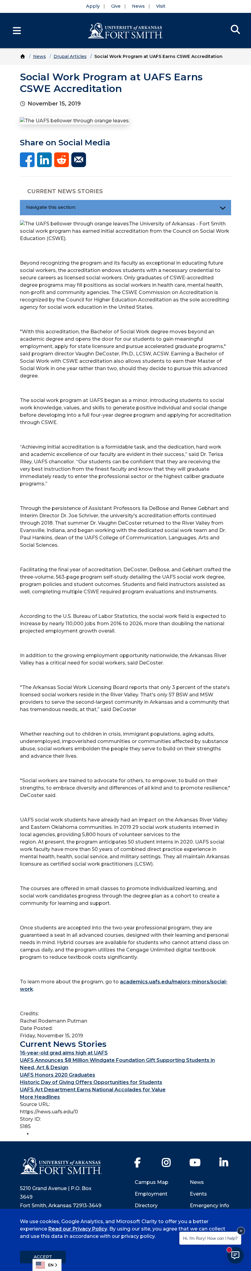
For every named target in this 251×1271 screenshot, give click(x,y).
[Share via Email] (78, 159)
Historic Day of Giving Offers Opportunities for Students (91, 1082)
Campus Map (151, 1182)
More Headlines (40, 1097)
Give (116, 6)
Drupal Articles (70, 56)
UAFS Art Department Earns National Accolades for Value (93, 1090)
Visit (160, 6)
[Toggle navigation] (222, 207)
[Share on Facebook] (27, 159)
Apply (93, 6)
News (138, 6)
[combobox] (47, 1265)
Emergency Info (209, 1205)
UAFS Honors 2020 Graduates (57, 1075)
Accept (43, 1257)
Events (198, 1194)
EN (51, 1264)
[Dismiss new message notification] (241, 1231)
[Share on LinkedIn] (44, 159)
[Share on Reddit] (61, 159)
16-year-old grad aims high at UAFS (64, 1053)
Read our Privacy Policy (77, 1229)
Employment (151, 1194)
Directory (146, 1205)
